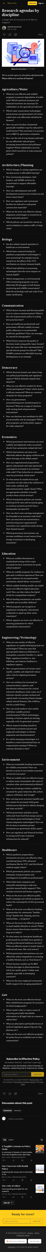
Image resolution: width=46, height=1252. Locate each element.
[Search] (41, 1139)
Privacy (30, 1233)
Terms (36, 1233)
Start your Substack (17, 1241)
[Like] (4, 34)
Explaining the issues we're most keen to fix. (17, 1173)
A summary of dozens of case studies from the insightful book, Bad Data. (17, 1153)
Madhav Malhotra (14, 27)
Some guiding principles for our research (15, 1190)
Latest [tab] (10, 1140)
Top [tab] (4, 1140)
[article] (23, 1153)
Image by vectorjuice (18, 69)
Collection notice (23, 1235)
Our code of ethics (11, 1186)
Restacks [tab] (17, 1110)
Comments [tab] (7, 1110)
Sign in (41, 3)
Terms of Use (34, 1080)
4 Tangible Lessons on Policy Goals (16, 1147)
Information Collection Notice (24, 1082)
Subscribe (32, 3)
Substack (11, 1247)
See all (7, 1202)
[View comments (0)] (10, 34)
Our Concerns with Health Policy (15, 1167)
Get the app (34, 1241)
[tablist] (12, 1110)
